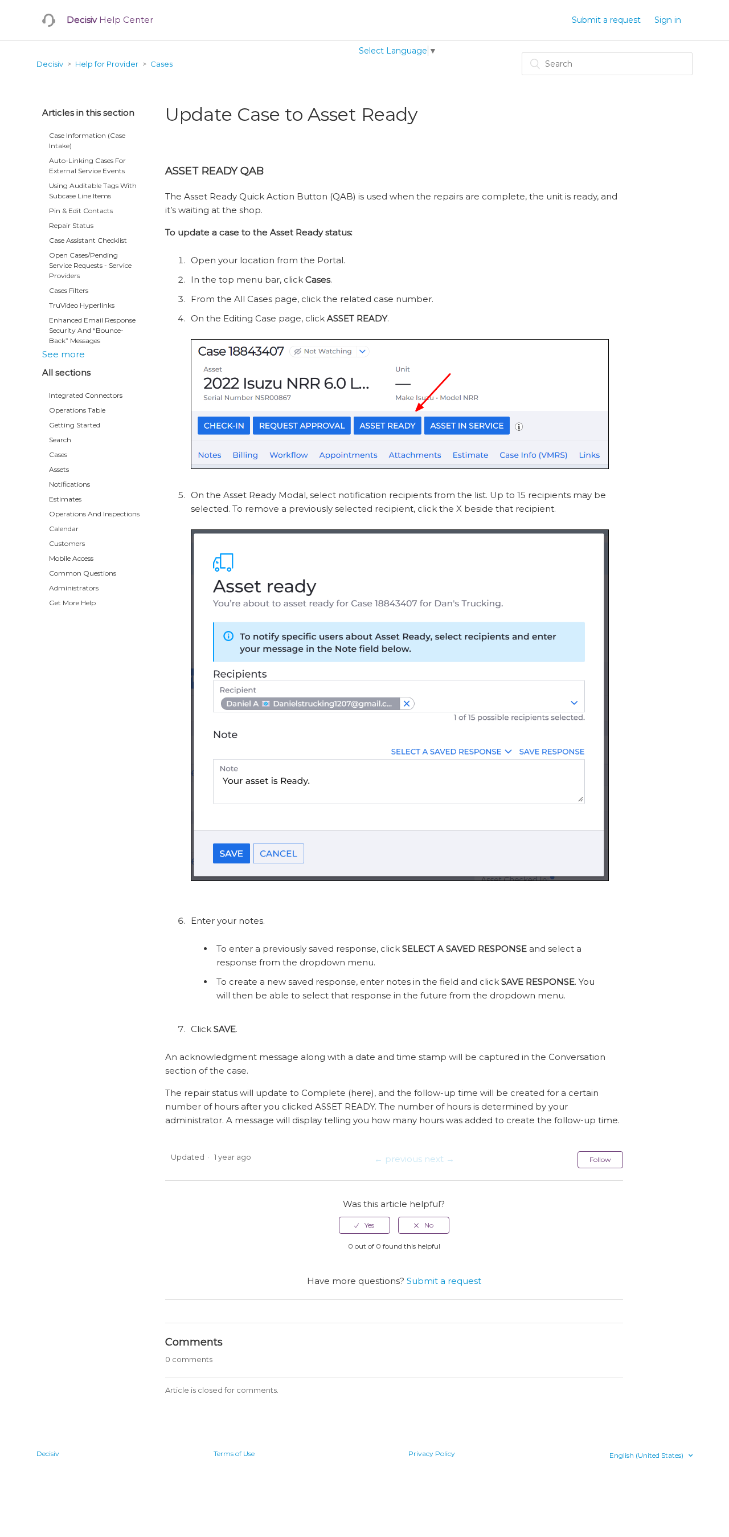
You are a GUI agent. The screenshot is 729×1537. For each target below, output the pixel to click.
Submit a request (606, 20)
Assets (59, 469)
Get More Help (72, 602)
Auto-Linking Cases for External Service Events (87, 165)
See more (63, 354)
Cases (161, 63)
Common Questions (82, 573)
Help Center (110, 19)
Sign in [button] (667, 20)
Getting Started (74, 425)
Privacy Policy (431, 1453)
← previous (398, 1158)
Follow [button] (600, 1159)
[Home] (48, 20)
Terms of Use (234, 1453)
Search (60, 439)
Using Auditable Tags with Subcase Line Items (93, 190)
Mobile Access (71, 558)
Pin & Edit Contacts (81, 210)
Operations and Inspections (94, 513)
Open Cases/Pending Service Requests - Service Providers (90, 265)
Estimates (65, 499)
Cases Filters (68, 290)
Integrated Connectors (85, 395)
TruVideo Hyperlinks (81, 305)
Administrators (74, 588)
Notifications (69, 484)
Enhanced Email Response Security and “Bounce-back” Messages (92, 330)
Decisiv (49, 63)
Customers (67, 543)
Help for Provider (106, 63)
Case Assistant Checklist (88, 240)
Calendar (64, 528)
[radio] (364, 1225)
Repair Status (71, 225)
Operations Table (77, 410)
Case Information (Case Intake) (87, 140)
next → (439, 1158)
